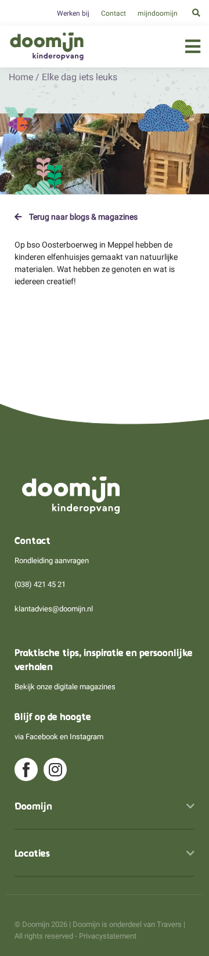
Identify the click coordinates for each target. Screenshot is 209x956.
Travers (169, 924)
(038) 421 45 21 (40, 584)
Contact (113, 13)
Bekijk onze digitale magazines (65, 686)
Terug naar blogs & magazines (82, 216)
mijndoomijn (158, 13)
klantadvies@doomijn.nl (54, 608)
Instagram (86, 736)
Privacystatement (107, 936)
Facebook (42, 736)
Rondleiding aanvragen (52, 560)
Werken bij (73, 13)
